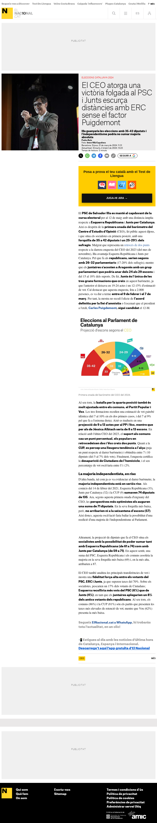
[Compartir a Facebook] (100, 155)
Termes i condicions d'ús (125, 789)
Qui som (22, 789)
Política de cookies (120, 798)
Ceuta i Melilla (136, 4)
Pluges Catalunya (115, 4)
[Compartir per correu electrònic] (107, 155)
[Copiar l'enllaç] (113, 155)
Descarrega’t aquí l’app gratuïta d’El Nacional (114, 648)
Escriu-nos (62, 789)
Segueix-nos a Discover (15, 4)
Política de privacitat (122, 794)
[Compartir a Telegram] (94, 155)
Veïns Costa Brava (64, 4)
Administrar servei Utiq (124, 806)
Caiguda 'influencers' (90, 4)
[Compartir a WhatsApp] (87, 155)
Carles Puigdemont (102, 308)
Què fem (22, 794)
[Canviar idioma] (137, 13)
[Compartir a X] (80, 155)
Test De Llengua (41, 4)
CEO (82, 658)
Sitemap (60, 794)
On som (21, 798)
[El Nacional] (7, 13)
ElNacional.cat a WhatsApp (112, 622)
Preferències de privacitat (126, 802)
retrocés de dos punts (137, 245)
